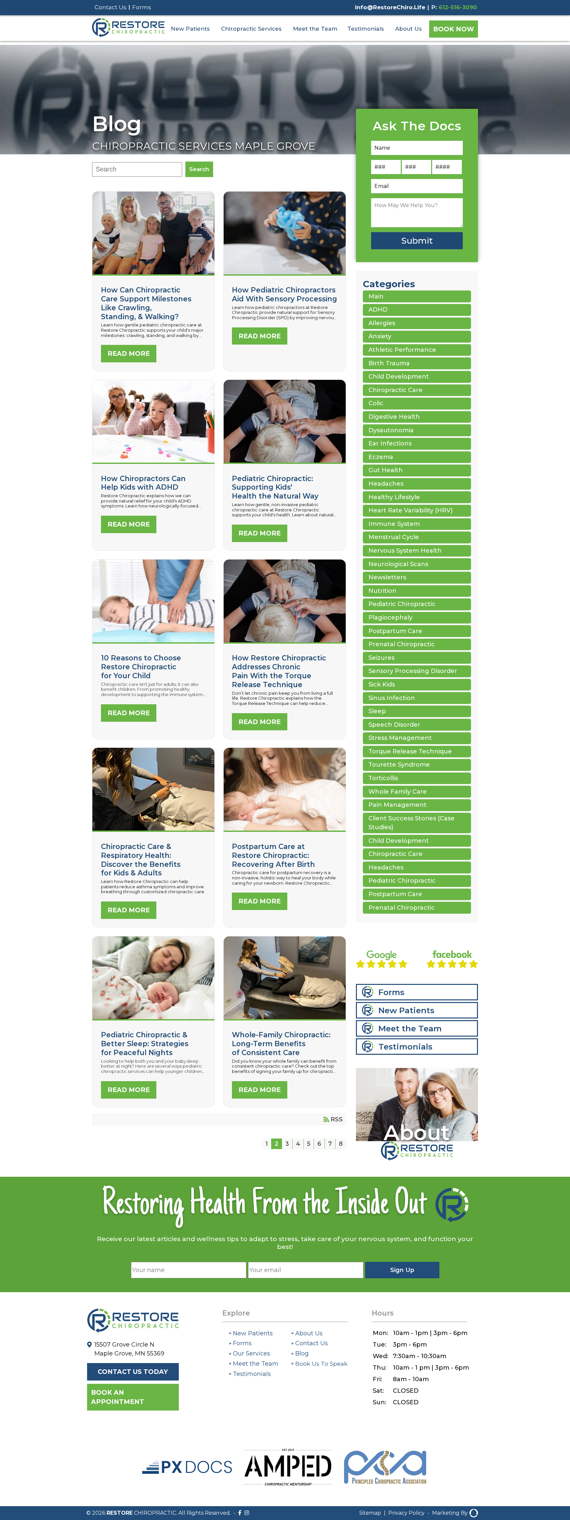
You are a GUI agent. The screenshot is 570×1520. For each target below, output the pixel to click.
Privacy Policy (406, 1513)
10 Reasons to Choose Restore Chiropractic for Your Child (141, 667)
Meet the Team (315, 28)
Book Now (453, 29)
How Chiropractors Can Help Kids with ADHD (153, 460)
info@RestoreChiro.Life (390, 7)
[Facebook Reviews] (452, 960)
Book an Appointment (117, 1397)
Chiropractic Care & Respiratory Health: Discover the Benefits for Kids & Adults (140, 859)
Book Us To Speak (320, 1363)
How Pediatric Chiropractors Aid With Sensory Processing (285, 272)
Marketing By (450, 1513)
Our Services (250, 1353)
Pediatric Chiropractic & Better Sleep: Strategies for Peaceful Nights (144, 1043)
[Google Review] (381, 960)
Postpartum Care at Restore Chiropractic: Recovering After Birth (273, 855)
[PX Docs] (187, 1471)
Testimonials (365, 28)
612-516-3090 (458, 7)
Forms (141, 7)
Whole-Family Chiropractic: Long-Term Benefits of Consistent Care (281, 1043)
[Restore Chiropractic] (128, 35)
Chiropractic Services (251, 28)
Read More (129, 353)
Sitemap (370, 1513)
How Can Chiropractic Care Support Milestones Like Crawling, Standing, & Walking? (146, 303)
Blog (117, 124)
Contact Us (110, 7)
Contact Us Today (133, 1372)
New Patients (190, 28)
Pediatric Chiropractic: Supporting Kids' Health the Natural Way (275, 487)
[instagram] (246, 1513)
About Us (408, 28)
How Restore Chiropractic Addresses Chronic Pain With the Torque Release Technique (279, 671)
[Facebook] (239, 1513)
